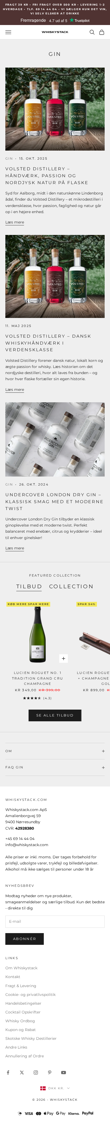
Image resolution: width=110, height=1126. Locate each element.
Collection (71, 586)
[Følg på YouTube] (63, 1072)
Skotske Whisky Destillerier (31, 1038)
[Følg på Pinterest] (49, 1072)
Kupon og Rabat (20, 1029)
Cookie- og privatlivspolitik (30, 994)
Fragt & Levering (20, 985)
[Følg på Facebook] (8, 1072)
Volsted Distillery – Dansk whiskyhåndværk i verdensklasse (48, 342)
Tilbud (29, 586)
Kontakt (12, 976)
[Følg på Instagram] (35, 1072)
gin (9, 158)
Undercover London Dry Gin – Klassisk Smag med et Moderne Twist (54, 501)
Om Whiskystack (21, 968)
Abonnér (24, 939)
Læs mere (14, 222)
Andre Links (16, 1047)
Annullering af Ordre (24, 1056)
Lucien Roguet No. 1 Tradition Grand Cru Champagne (37, 678)
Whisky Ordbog (20, 1021)
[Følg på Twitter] (22, 1072)
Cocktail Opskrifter (23, 1012)
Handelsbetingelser (23, 1003)
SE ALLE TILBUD (55, 715)
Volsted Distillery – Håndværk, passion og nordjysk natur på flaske (46, 175)
